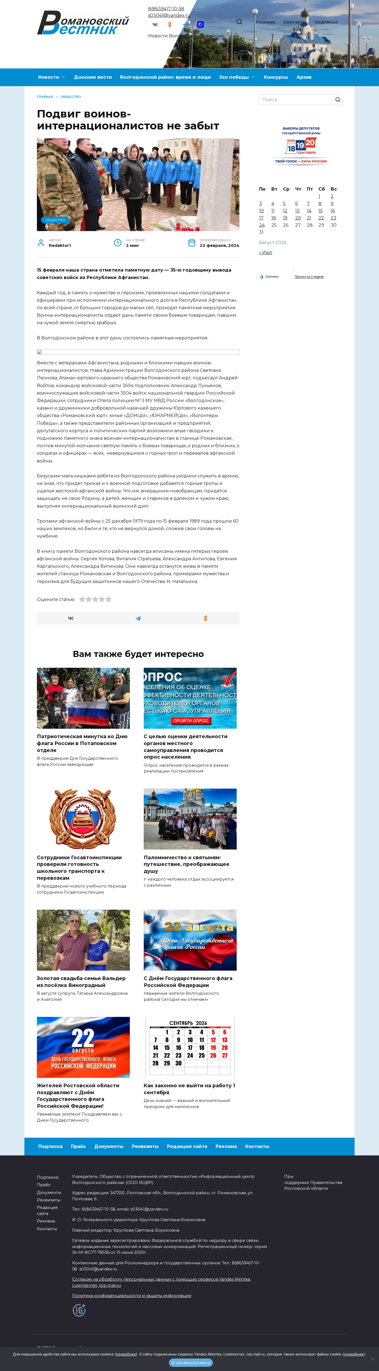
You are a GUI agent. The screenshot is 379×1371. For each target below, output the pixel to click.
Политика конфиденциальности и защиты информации (131, 1295)
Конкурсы (276, 77)
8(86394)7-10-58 (166, 8)
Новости (48, 77)
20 (298, 218)
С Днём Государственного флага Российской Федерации (188, 981)
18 (273, 218)
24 (262, 225)
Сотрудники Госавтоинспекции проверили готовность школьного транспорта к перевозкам (79, 867)
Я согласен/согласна (191, 1362)
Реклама (265, 22)
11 (273, 210)
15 (321, 210)
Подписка (326, 22)
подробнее (126, 1354)
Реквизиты (145, 1146)
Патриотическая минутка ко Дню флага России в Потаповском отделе (82, 743)
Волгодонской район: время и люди (165, 77)
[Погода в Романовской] (292, 272)
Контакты (295, 22)
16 (333, 210)
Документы (108, 1146)
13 (297, 210)
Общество (55, 220)
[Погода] (269, 276)
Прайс (78, 1146)
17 (261, 218)
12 (285, 210)
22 (321, 218)
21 (309, 218)
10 (261, 210)
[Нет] (372, 1359)
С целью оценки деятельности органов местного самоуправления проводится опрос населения (186, 746)
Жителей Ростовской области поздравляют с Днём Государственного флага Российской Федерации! (78, 1096)
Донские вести (93, 77)
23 (333, 218)
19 (285, 218)
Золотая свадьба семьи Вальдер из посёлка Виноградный (81, 981)
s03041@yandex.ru (169, 15)
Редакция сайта (187, 1146)
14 (309, 210)
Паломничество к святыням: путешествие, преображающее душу (186, 864)
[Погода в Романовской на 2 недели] (309, 276)
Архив (304, 77)
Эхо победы (234, 77)
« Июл (265, 252)
